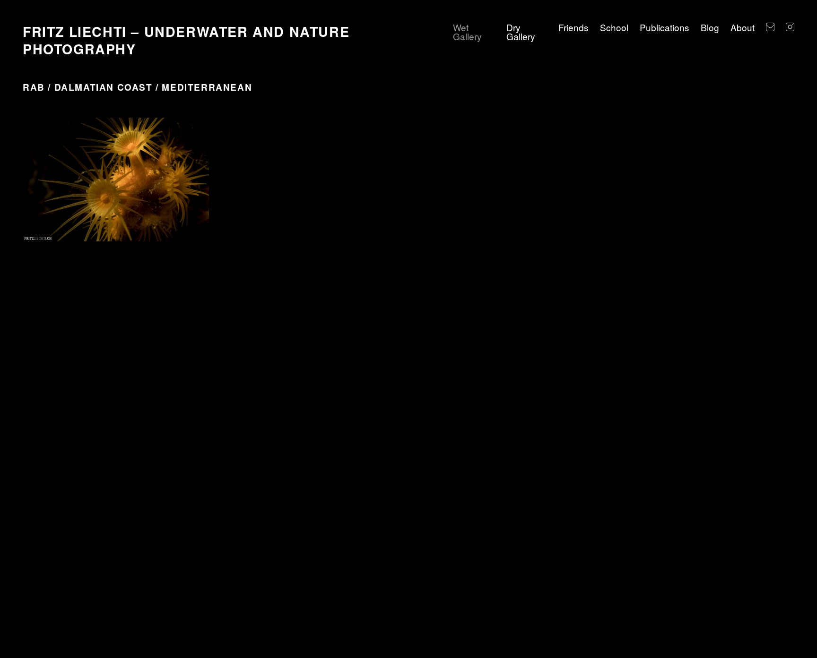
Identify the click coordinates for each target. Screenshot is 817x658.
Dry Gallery (520, 32)
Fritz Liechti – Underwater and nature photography (186, 40)
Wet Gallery (467, 32)
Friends (573, 27)
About (742, 27)
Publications (664, 27)
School (614, 27)
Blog (710, 27)
